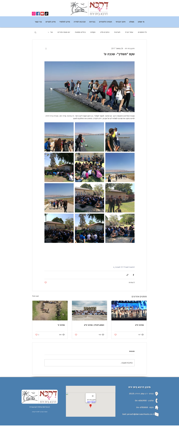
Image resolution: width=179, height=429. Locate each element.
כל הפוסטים (142, 32)
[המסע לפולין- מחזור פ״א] (89, 310)
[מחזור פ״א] (129, 310)
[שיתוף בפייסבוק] (133, 275)
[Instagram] (34, 13)
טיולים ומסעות (80, 32)
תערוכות (117, 32)
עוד (51, 32)
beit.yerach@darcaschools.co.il (138, 414)
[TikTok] (46, 13)
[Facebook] (38, 13)
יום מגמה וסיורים (64, 32)
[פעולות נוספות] (45, 48)
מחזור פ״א (139, 325)
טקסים (92, 32)
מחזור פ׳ (61, 325)
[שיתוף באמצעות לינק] (127, 275)
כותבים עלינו (104, 32)
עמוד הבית (129, 32)
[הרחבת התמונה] (120, 137)
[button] (35, 32)
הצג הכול (35, 296)
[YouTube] (42, 13)
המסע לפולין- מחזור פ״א (94, 325)
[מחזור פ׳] (50, 310)
